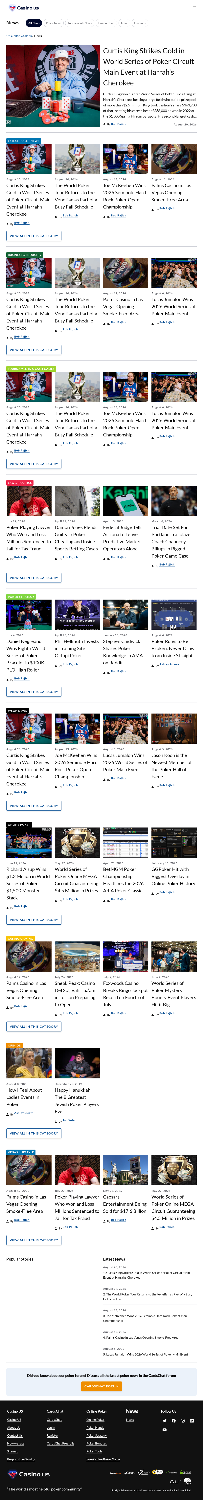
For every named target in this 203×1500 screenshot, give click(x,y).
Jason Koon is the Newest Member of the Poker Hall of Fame (171, 765)
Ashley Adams (169, 664)
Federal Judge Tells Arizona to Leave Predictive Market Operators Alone (122, 537)
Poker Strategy (21, 596)
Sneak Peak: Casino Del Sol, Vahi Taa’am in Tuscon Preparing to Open (75, 993)
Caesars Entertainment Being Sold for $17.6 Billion (125, 1204)
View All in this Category (34, 236)
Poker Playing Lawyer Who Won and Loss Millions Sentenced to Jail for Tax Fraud (28, 537)
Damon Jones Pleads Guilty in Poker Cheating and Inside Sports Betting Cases (76, 537)
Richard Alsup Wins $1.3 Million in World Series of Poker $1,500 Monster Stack (28, 883)
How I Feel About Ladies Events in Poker (24, 1097)
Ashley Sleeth (24, 1112)
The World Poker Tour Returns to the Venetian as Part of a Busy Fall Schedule (76, 196)
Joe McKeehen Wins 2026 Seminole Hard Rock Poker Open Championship (124, 196)
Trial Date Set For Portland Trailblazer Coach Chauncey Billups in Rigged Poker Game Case (171, 541)
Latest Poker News (24, 141)
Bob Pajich (118, 124)
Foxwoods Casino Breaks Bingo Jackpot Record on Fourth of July (125, 993)
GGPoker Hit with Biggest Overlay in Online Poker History (173, 876)
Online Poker (19, 824)
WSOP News (17, 710)
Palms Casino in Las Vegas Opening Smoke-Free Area (171, 192)
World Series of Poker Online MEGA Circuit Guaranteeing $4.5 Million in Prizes (76, 879)
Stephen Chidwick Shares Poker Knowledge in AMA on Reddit (123, 651)
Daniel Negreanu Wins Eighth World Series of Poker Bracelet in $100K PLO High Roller (25, 655)
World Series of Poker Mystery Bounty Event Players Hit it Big (173, 993)
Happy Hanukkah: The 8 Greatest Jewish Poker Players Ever (77, 1100)
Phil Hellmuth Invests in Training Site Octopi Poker (77, 648)
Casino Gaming (20, 938)
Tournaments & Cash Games (31, 368)
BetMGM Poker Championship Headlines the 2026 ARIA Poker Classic (123, 879)
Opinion (14, 1045)
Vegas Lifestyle (21, 1152)
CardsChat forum (101, 1386)
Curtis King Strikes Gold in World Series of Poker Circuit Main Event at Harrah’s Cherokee (148, 66)
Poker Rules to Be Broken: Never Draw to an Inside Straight (172, 648)
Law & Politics (20, 482)
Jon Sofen (70, 1120)
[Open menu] (194, 8)
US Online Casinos (19, 35)
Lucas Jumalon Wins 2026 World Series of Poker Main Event (173, 306)
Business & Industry (25, 254)
